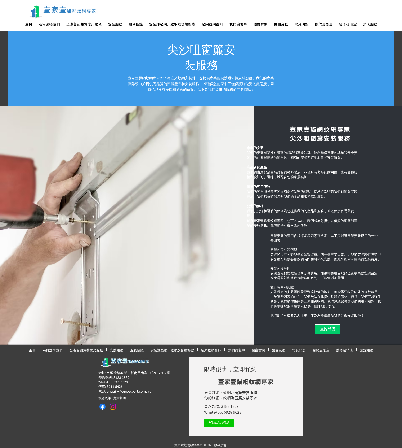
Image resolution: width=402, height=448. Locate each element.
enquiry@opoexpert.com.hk (129, 391)
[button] (84, 24)
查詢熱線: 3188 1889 (221, 406)
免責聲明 (119, 398)
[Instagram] (113, 407)
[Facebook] (102, 407)
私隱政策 (104, 398)
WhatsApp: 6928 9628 (222, 412)
